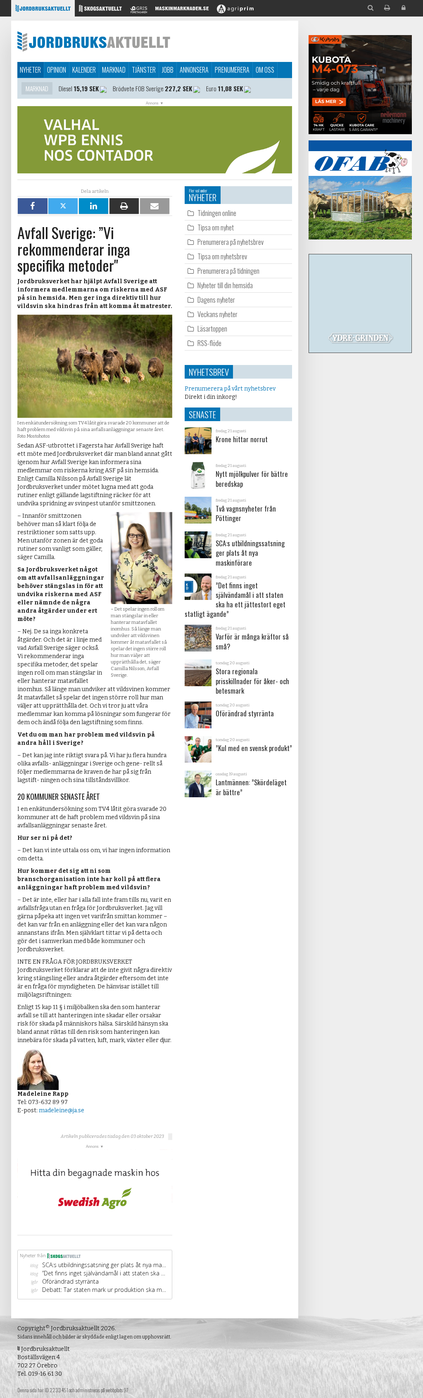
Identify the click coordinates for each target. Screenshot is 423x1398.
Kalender (84, 70)
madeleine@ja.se (61, 1110)
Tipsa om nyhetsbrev (222, 256)
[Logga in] (403, 8)
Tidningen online (216, 213)
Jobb (167, 70)
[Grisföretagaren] (138, 10)
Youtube (178, 88)
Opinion (56, 70)
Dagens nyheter (216, 299)
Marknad (114, 70)
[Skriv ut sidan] (387, 8)
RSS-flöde (209, 343)
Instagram (96, 88)
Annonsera (194, 70)
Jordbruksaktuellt (93, 41)
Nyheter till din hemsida (225, 285)
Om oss (265, 70)
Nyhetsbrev (209, 371)
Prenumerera (232, 70)
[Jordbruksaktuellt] (43, 10)
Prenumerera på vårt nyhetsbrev (230, 388)
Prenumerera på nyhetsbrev (230, 242)
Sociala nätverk (46, 88)
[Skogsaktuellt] (100, 10)
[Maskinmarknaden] (182, 10)
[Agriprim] (235, 10)
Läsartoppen (212, 328)
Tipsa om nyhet (215, 227)
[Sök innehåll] (370, 8)
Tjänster (144, 70)
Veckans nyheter (217, 314)
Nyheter (30, 70)
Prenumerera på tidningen (228, 270)
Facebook (143, 88)
